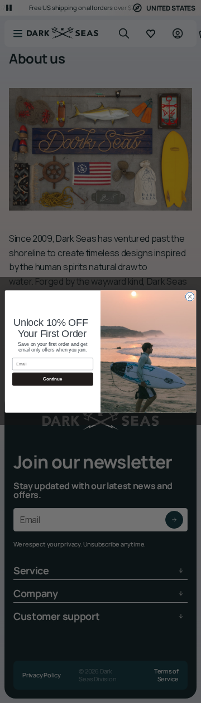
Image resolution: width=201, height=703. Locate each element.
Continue (52, 379)
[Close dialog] (189, 296)
